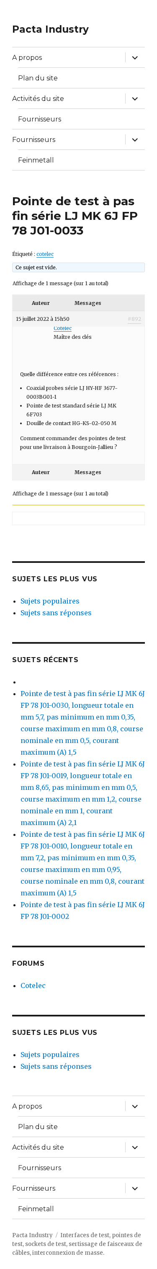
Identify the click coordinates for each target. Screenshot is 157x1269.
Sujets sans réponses (56, 613)
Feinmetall (36, 160)
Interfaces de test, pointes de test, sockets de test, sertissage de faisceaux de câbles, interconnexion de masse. (77, 1244)
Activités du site (38, 99)
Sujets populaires (50, 601)
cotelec (45, 254)
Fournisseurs (39, 119)
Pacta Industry (50, 29)
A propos (27, 58)
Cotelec (33, 985)
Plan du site (38, 78)
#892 (134, 319)
